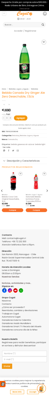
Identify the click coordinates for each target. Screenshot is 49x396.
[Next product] (4, 105)
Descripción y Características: (23, 160)
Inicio (4, 89)
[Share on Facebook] (9, 151)
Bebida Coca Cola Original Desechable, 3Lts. (10, 199)
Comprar (12, 210)
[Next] (46, 196)
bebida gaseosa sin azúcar (22, 144)
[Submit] (42, 24)
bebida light (40, 144)
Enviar (7, 366)
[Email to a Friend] (18, 151)
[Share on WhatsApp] (4, 151)
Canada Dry (13, 139)
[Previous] (2, 196)
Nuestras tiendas (10, 276)
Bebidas (34, 89)
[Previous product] (9, 105)
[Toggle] (4, 161)
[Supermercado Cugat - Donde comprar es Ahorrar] (24, 13)
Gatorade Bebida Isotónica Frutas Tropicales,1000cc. (33, 199)
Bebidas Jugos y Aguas (19, 89)
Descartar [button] (24, 8)
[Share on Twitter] (13, 151)
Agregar (20, 118)
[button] (4, 14)
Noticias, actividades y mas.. (16, 283)
